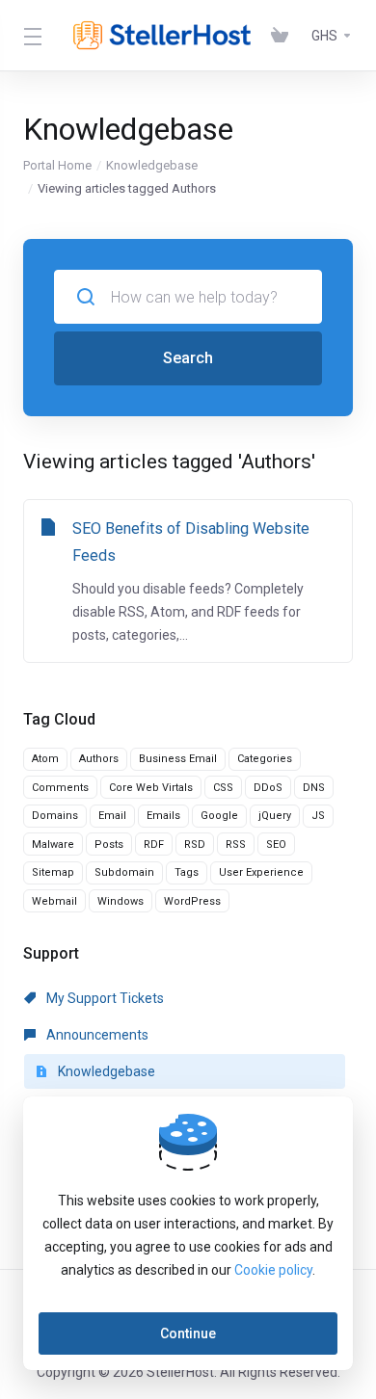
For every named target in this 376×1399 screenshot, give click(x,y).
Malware (53, 844)
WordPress (192, 901)
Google (219, 815)
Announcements (95, 1035)
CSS (223, 787)
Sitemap (53, 872)
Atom (45, 758)
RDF (154, 844)
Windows (120, 901)
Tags (187, 872)
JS (318, 815)
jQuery (274, 815)
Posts (108, 844)
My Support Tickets (103, 998)
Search (188, 358)
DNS (314, 787)
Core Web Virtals (151, 787)
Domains (55, 815)
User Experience (261, 872)
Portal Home (57, 165)
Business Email (178, 758)
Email (112, 815)
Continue (188, 1333)
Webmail (54, 901)
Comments (60, 787)
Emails (163, 815)
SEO (276, 844)
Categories (264, 758)
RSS (236, 844)
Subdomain (124, 872)
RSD (194, 844)
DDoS (268, 787)
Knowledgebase (152, 165)
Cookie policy (273, 1270)
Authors (99, 758)
